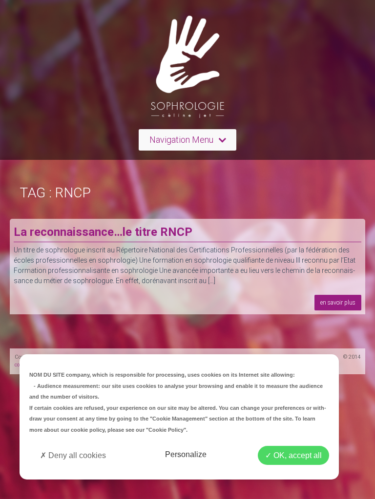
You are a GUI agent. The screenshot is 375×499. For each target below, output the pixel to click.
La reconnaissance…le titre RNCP (103, 232)
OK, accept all (296, 455)
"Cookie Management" (179, 419)
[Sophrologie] (187, 69)
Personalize (186, 454)
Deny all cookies (76, 455)
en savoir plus (337, 302)
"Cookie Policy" (166, 430)
